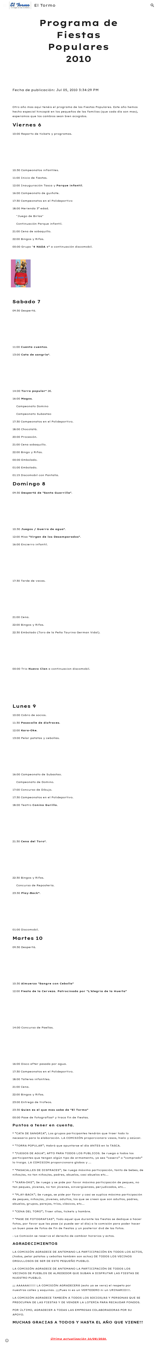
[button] (4, 5)
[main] (78, 40)
